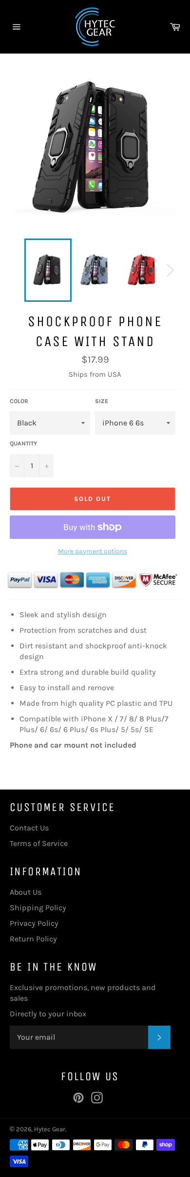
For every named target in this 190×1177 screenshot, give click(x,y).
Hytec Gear (49, 1129)
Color (19, 401)
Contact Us (29, 827)
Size (101, 401)
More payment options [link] (92, 551)
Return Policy (33, 938)
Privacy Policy (34, 923)
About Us (25, 892)
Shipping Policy (38, 907)
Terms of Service (39, 843)
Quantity (23, 443)
